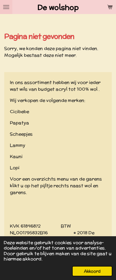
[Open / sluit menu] (6, 7)
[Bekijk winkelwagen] (110, 7)
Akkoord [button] (92, 271)
